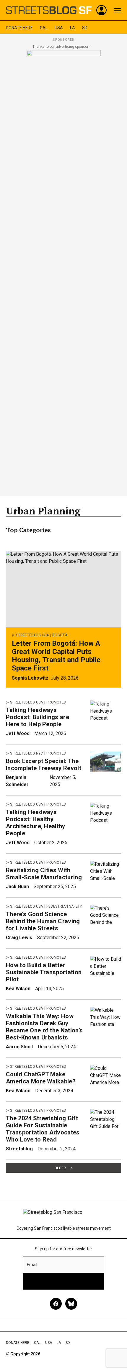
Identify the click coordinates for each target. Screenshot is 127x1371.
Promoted (56, 702)
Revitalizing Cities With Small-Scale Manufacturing (44, 874)
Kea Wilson (18, 988)
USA (59, 27)
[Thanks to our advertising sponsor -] (64, 271)
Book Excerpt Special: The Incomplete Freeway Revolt (43, 764)
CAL (44, 27)
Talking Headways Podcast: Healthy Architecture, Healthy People (35, 823)
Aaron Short (19, 1046)
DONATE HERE (19, 27)
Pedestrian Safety (64, 906)
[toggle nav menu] (117, 10)
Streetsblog (19, 1149)
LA (72, 27)
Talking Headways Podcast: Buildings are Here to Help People (37, 717)
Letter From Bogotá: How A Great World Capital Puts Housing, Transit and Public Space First (56, 655)
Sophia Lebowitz (30, 678)
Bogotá (59, 635)
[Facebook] (56, 1304)
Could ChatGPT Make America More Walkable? (41, 1078)
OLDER (60, 1168)
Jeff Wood (18, 733)
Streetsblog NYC (26, 753)
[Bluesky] (71, 1304)
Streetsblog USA (32, 635)
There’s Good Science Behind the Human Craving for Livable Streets (43, 921)
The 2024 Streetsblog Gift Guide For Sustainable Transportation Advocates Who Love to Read (43, 1129)
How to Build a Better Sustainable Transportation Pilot (44, 972)
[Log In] (101, 10)
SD (84, 27)
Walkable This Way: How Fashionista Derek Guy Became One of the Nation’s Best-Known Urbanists (44, 1027)
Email (32, 1264)
